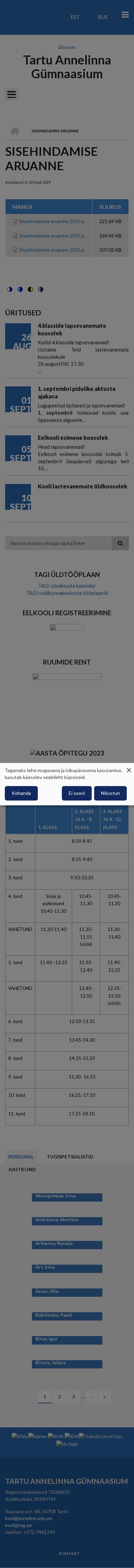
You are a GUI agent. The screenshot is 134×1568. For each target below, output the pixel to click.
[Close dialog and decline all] (129, 767)
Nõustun (110, 793)
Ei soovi (77, 793)
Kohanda (21, 793)
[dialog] (67, 784)
